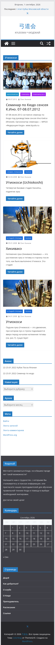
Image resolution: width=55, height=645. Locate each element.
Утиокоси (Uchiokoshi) (24, 182)
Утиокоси (14, 321)
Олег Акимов (25, 99)
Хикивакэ (14, 248)
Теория (28, 172)
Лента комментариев (13, 430)
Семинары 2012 (39, 94)
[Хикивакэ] (27, 220)
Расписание (9, 607)
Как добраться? (10, 583)
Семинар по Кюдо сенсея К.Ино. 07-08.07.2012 (27, 106)
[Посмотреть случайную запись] (48, 43)
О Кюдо (7, 595)
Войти (6, 421)
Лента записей (10, 425)
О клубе (7, 589)
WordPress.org (10, 435)
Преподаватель (11, 601)
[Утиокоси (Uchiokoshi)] (27, 153)
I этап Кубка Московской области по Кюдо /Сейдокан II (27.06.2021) (32, 10)
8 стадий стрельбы (14, 238)
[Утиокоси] (27, 293)
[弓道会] (6, 43)
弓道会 (27, 26)
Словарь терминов (14, 172)
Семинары (25, 94)
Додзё (6, 577)
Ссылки (7, 613)
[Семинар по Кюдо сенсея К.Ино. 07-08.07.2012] (27, 76)
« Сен (5, 557)
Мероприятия (12, 94)
